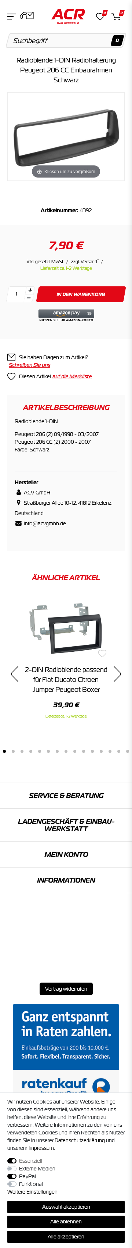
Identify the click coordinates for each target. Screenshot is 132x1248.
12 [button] (101, 751)
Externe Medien (37, 1168)
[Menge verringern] (28, 298)
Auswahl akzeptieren (66, 1207)
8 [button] (66, 751)
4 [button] (30, 751)
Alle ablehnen (66, 1221)
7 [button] (57, 751)
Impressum (41, 1148)
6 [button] (48, 751)
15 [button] (127, 751)
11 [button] (92, 751)
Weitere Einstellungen (32, 1191)
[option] (66, 657)
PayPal (27, 1176)
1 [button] (4, 751)
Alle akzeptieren (66, 1236)
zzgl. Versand (85, 262)
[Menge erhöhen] (30, 290)
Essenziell (30, 1161)
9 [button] (74, 751)
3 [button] (22, 751)
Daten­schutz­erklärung (80, 1140)
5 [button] (39, 751)
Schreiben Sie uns (29, 365)
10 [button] (83, 751)
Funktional (31, 1184)
